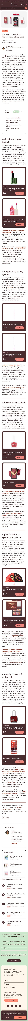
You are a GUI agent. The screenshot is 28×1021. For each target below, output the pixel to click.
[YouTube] (16, 1006)
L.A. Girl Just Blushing (8, 482)
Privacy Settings (10, 987)
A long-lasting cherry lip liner (13, 120)
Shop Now (11, 1000)
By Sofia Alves (9, 46)
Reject (7, 1017)
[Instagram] (12, 1006)
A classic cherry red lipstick (13, 118)
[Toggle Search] (4, 4)
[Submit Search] (26, 8)
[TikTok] (20, 1006)
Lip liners (10, 287)
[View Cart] (24, 4)
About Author (9, 50)
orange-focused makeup (12, 808)
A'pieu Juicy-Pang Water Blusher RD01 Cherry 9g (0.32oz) (12, 453)
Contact (7, 984)
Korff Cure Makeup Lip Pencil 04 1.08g (12, 324)
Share (7, 817)
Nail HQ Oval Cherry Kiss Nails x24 (12, 758)
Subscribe (14, 961)
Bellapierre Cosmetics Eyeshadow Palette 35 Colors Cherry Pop (13, 621)
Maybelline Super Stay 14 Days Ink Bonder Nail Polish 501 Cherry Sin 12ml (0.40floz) (13, 728)
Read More (14, 843)
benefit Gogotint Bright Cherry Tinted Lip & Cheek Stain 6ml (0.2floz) (13, 220)
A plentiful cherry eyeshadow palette (13, 125)
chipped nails (11, 783)
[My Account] (21, 4)
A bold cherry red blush (12, 122)
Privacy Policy (14, 1014)
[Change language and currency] (26, 4)
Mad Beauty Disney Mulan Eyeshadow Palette (12, 590)
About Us (7, 981)
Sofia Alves (14, 831)
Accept (20, 1017)
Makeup (5, 30)
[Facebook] (8, 1006)
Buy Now (19, 193)
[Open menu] (2, 4)
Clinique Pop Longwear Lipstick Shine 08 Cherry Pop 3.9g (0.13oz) (13, 189)
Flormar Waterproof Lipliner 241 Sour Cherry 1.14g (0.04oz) (12, 355)
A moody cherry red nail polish (12, 129)
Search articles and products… (9, 8)
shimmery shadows (16, 663)
